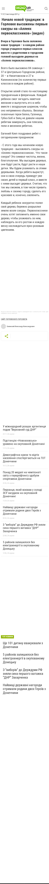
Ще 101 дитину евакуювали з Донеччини (23, 645)
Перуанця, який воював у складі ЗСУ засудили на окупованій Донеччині (22, 493)
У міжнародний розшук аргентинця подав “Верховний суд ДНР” (24, 428)
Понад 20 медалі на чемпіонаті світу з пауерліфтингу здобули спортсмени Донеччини (22, 475)
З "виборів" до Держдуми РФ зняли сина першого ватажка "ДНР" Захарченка (24, 528)
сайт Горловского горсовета (14, 319)
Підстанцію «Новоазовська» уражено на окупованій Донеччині (24, 442)
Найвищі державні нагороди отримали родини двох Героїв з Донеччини (22, 510)
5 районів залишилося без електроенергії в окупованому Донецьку (21, 545)
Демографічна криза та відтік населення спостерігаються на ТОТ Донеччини (24, 458)
